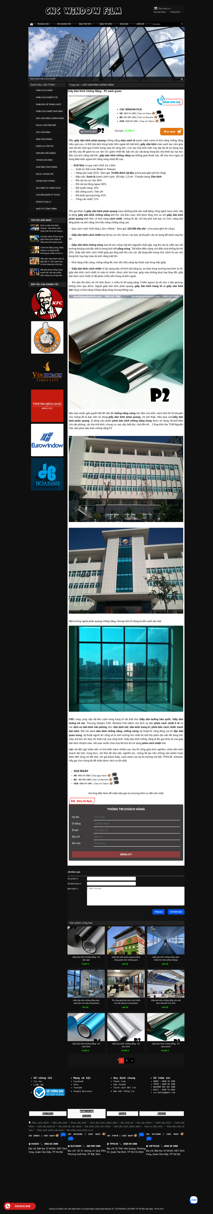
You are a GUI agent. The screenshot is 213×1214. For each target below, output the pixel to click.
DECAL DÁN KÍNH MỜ (46, 125)
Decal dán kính (79, 1123)
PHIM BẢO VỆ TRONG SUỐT (48, 104)
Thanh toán (119, 1081)
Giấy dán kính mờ (46, 1126)
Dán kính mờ (127, 1123)
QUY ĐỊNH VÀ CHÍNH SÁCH (48, 188)
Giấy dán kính (59, 1123)
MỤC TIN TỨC (85, 24)
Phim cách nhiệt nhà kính (50, 1130)
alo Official (47, 1114)
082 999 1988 (84, 780)
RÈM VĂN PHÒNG (44, 139)
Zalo (75, 1084)
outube (122, 1114)
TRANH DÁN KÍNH (44, 160)
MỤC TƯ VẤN (106, 24)
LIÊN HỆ (140, 24)
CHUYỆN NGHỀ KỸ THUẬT (48, 195)
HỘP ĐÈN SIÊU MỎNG (46, 153)
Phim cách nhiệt (40, 1123)
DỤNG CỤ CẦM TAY (45, 146)
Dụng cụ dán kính (153, 1126)
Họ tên (76, 817)
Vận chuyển (119, 1084)
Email (75, 830)
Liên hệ (38, 1084)
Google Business (82, 1091)
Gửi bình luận (176, 912)
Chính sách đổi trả (124, 1087)
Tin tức (38, 1081)
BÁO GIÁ (124, 24)
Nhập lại (158, 912)
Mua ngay (169, 131)
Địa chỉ (76, 836)
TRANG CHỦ (43, 24)
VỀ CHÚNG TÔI (64, 24)
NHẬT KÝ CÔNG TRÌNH (46, 209)
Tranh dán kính (163, 1123)
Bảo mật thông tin (124, 1091)
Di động (77, 823)
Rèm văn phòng (144, 1123)
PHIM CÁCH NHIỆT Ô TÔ (47, 97)
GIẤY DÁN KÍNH (43, 132)
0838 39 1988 (171, 1146)
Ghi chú (76, 843)
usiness (161, 1114)
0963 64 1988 (84, 775)
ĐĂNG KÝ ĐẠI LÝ (43, 202)
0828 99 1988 (86, 783)
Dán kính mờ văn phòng (70, 1126)
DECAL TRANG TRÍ (44, 174)
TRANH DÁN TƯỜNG (45, 181)
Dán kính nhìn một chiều (97, 1126)
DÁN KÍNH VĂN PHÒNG (46, 167)
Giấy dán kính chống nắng (103, 1123)
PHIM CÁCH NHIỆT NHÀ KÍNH (49, 111)
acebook (86, 1116)
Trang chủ (74, 85)
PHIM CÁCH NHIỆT (44, 90)
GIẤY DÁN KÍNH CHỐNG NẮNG (50, 118)
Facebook (78, 1081)
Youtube (77, 1087)
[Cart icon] (155, 7)
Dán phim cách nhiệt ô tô (80, 1130)
